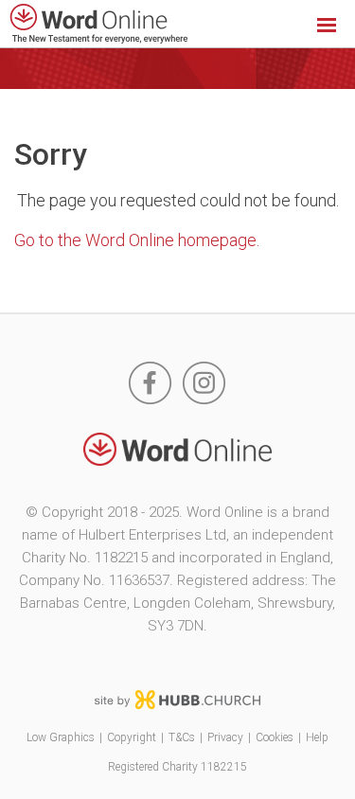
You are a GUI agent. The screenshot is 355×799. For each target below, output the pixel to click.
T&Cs (182, 737)
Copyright (131, 737)
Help (317, 737)
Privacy (225, 737)
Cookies (274, 737)
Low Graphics (61, 737)
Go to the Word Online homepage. (136, 240)
